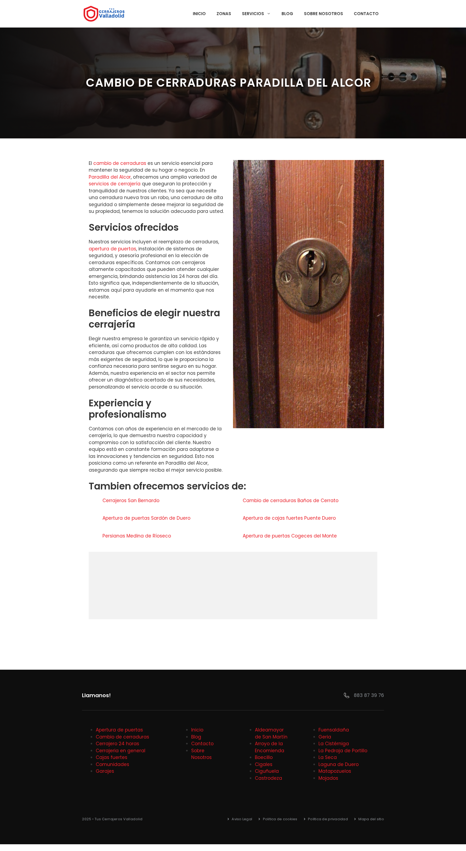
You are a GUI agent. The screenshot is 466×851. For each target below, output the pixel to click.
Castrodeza (268, 778)
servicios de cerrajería (115, 184)
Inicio (199, 13)
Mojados (328, 778)
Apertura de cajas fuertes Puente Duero (290, 518)
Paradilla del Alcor (110, 177)
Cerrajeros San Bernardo (131, 500)
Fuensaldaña (333, 730)
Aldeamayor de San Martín (271, 733)
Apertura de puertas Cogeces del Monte (290, 536)
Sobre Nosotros (323, 13)
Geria (324, 737)
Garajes (105, 771)
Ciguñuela (267, 771)
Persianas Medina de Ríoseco (137, 536)
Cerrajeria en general (120, 750)
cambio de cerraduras (119, 163)
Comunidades (112, 764)
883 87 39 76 (369, 695)
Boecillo (264, 757)
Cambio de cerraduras (122, 737)
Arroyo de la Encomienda (269, 747)
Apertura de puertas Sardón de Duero (147, 518)
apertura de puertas (112, 249)
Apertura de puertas (119, 730)
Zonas (224, 13)
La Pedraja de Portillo (342, 750)
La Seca (327, 757)
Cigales (263, 764)
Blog (287, 13)
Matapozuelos (334, 771)
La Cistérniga (333, 743)
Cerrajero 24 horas (117, 743)
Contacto (366, 13)
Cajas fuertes (111, 757)
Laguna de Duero (338, 764)
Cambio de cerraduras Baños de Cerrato (291, 500)
